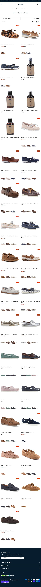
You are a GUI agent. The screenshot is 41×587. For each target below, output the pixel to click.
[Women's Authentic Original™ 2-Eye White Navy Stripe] (30, 290)
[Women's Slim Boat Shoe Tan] (30, 454)
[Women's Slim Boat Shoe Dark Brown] (10, 520)
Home (13, 8)
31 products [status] (4, 21)
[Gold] (8, 211)
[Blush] (23, 145)
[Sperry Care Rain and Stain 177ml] (30, 66)
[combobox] (6, 18)
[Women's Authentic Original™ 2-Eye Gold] (10, 323)
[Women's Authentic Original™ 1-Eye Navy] (30, 159)
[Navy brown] (13, 375)
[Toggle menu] (1, 4)
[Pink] (33, 375)
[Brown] (23, 53)
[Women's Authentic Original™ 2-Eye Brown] (30, 192)
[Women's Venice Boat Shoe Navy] (30, 421)
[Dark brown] (28, 473)
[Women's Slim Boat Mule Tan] (30, 487)
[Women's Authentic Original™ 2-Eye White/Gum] (10, 290)
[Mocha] (3, 473)
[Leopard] (3, 53)
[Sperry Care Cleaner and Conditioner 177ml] (30, 99)
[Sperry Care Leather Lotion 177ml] (10, 99)
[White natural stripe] (23, 277)
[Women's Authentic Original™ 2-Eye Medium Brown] (10, 192)
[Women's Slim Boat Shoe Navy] (10, 487)
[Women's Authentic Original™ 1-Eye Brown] (10, 159)
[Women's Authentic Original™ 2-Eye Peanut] (10, 257)
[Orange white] (3, 244)
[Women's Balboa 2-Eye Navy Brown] (30, 356)
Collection (18, 8)
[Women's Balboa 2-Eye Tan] (10, 421)
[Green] (3, 375)
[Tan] (3, 441)
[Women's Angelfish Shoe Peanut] (30, 34)
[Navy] (28, 53)
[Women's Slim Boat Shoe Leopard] (10, 34)
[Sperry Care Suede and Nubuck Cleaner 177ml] (10, 126)
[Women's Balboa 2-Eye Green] (10, 356)
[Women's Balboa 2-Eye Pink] (10, 389)
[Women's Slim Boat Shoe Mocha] (10, 454)
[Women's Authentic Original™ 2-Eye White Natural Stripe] (30, 257)
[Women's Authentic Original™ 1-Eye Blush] (30, 126)
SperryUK (6, 577)
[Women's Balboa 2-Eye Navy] (30, 389)
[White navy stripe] (23, 309)
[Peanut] (3, 277)
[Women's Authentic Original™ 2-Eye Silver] (30, 323)
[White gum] (3, 309)
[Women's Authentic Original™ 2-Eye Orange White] (10, 225)
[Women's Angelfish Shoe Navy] (10, 66)
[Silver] (23, 342)
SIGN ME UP (20, 557)
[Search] (37, 4)
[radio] (36, 21)
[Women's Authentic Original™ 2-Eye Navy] (30, 225)
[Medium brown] (3, 211)
